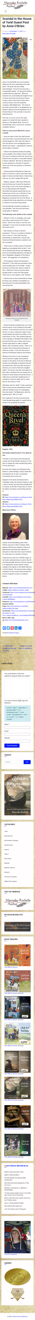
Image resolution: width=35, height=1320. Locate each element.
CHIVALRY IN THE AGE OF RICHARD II (25, 647)
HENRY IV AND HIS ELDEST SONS (13, 1172)
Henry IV (6, 849)
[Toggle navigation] (5, 11)
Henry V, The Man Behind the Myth (14, 1203)
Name (6, 724)
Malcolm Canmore (9, 867)
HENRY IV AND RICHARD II (11, 1175)
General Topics (14, 633)
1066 (5, 831)
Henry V (6, 854)
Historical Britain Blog (17, 1166)
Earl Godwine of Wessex (11, 840)
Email (6, 731)
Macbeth (6, 863)
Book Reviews (8, 836)
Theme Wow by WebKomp (20, 1316)
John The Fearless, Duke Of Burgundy (15, 1209)
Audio (22, 993)
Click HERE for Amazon (11, 967)
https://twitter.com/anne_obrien (18, 590)
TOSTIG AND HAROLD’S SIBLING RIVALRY (9, 648)
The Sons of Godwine (10, 876)
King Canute (7, 858)
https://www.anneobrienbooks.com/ (20, 588)
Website (7, 738)
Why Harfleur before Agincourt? (13, 1206)
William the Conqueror (10, 881)
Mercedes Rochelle (8, 33)
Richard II (7, 872)
